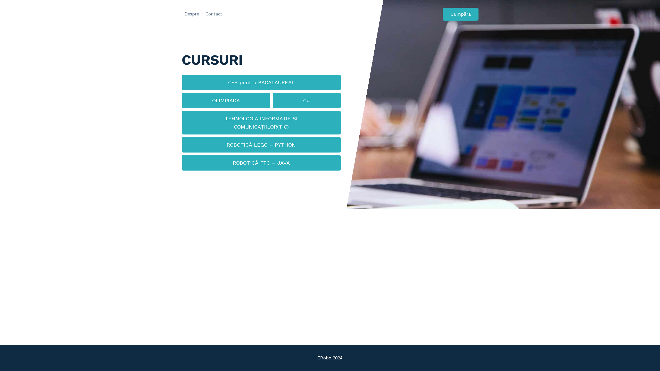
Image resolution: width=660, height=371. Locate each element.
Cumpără (460, 14)
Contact (213, 13)
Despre (192, 13)
